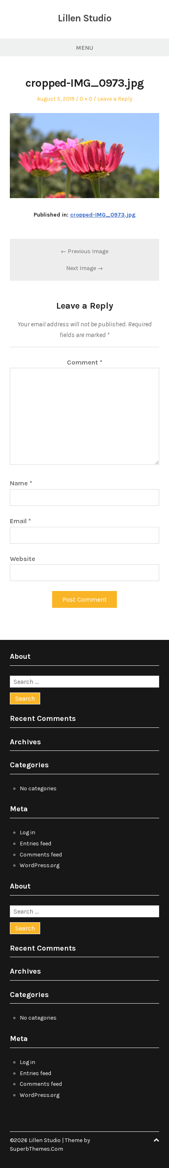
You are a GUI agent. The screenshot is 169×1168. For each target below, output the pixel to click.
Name (21, 483)
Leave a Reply (114, 98)
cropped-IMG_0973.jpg (103, 214)
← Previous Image (84, 251)
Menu (84, 47)
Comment (85, 362)
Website (22, 559)
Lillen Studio (84, 18)
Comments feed (41, 854)
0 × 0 (86, 98)
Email (20, 521)
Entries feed (35, 843)
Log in (27, 832)
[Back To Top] (156, 1140)
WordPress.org (39, 865)
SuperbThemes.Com (36, 1148)
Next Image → (84, 268)
